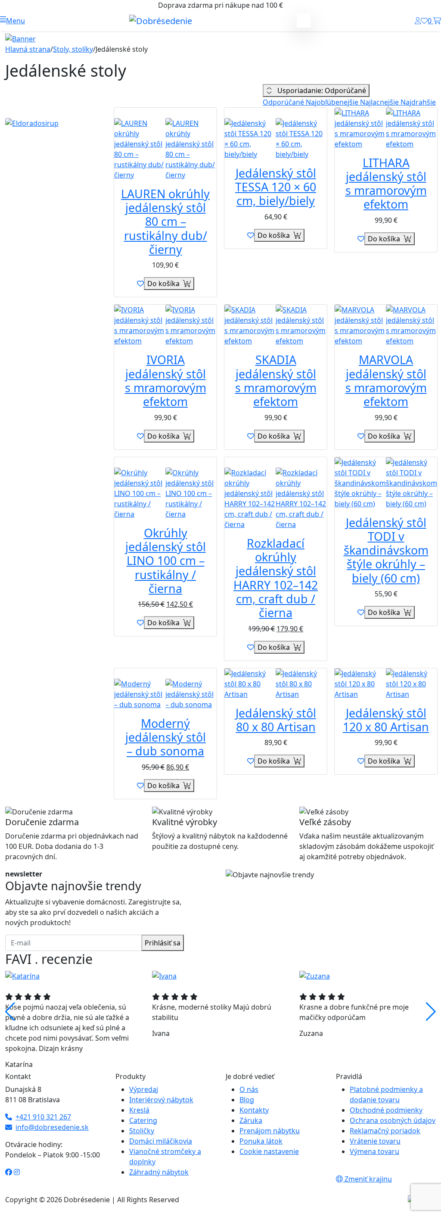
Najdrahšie (418, 102)
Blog (246, 1099)
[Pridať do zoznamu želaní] (140, 283)
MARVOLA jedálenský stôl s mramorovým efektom (386, 380)
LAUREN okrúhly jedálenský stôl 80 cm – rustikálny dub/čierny (165, 221)
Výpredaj (143, 1089)
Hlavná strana (27, 49)
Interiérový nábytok (161, 1099)
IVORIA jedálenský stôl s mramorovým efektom (165, 380)
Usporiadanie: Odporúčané (321, 90)
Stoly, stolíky (73, 49)
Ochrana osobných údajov (392, 1120)
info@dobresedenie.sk (52, 1127)
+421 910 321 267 (43, 1117)
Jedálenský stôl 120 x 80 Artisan (386, 720)
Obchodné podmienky (386, 1110)
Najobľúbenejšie (333, 102)
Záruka (250, 1120)
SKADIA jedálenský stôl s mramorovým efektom (276, 380)
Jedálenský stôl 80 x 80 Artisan (276, 720)
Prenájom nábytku (269, 1130)
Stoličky (141, 1130)
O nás (248, 1089)
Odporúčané (284, 102)
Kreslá (139, 1110)
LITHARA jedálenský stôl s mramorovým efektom (386, 183)
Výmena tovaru (374, 1151)
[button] (12, 21)
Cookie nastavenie (269, 1151)
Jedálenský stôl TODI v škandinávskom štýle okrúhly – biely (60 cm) (386, 550)
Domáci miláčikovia (160, 1141)
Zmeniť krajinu (367, 1179)
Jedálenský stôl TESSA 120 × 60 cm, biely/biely (275, 187)
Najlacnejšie (380, 102)
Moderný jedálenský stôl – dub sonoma (165, 737)
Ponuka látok (261, 1141)
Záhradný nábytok (159, 1172)
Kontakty (254, 1110)
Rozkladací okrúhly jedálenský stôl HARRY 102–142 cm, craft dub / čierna (275, 578)
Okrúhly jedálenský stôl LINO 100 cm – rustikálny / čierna (165, 560)
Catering (143, 1120)
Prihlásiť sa (162, 943)
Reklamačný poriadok (385, 1130)
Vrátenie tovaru (375, 1141)
